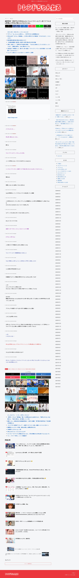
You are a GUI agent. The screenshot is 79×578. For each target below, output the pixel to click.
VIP (56, 88)
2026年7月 (57, 193)
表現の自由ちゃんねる (63, 182)
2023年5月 (57, 308)
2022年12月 (58, 323)
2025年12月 (58, 214)
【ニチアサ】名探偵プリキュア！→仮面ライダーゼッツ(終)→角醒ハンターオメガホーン (28, 425)
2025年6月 (57, 233)
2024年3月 (57, 278)
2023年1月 (57, 320)
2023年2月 (57, 317)
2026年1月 (57, 211)
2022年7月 (57, 338)
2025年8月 (57, 227)
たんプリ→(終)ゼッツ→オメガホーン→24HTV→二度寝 (20, 52)
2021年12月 (58, 359)
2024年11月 (58, 254)
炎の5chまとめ (61, 175)
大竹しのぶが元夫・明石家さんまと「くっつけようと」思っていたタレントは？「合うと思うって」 (64, 62)
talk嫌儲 (57, 82)
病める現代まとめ (62, 176)
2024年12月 (58, 251)
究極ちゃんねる (61, 178)
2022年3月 (57, 350)
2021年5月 (57, 380)
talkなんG (57, 73)
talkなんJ (57, 76)
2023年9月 (57, 296)
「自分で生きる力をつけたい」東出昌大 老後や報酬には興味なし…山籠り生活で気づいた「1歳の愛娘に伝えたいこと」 (64, 121)
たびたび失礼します (62, 169)
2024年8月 (57, 263)
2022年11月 (58, 326)
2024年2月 (57, 281)
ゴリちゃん (60, 167)
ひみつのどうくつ (62, 173)
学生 (31, 369)
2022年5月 (57, 344)
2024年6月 (57, 269)
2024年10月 (58, 257)
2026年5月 (57, 199)
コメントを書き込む (28, 563)
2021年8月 (57, 371)
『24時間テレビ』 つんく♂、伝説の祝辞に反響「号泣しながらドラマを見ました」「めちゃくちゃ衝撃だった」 (64, 48)
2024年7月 (57, 266)
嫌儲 (7, 369)
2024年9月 (57, 260)
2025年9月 (57, 224)
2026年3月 (57, 205)
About (74, 572)
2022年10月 (58, 329)
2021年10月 (58, 365)
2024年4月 (57, 275)
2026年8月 (57, 190)
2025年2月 (57, 245)
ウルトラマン (16, 369)
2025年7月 (57, 230)
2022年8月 (57, 335)
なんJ (56, 94)
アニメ (11, 369)
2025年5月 (57, 236)
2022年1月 (57, 356)
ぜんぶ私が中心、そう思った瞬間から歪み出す (18, 415)
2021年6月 (57, 377)
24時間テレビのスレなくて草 (14, 429)
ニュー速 (57, 97)
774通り (59, 163)
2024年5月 (57, 272)
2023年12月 (58, 287)
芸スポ (57, 106)
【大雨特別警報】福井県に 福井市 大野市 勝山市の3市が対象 (21, 42)
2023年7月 (57, 302)
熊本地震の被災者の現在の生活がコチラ (16, 40)
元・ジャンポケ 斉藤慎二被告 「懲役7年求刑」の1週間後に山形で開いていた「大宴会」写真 (64, 29)
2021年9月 (57, 368)
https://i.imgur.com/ (12, 117)
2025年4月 (57, 239)
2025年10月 (58, 220)
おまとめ (60, 156)
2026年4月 (57, 202)
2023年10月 (58, 293)
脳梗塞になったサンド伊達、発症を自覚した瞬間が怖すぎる (21, 427)
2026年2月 (57, 208)
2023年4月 (57, 311)
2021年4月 (57, 383)
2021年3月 (57, 386)
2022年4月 (57, 347)
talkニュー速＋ (58, 79)
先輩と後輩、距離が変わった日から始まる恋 (17, 32)
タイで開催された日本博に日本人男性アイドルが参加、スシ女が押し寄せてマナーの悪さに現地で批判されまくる (64, 55)
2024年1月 (57, 284)
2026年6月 (57, 196)
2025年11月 (58, 217)
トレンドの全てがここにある (64, 171)
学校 (27, 369)
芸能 (34, 369)
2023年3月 (57, 314)
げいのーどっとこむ (62, 165)
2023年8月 (57, 299)
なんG (56, 91)
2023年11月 (58, 290)
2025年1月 (57, 248)
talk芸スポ (57, 85)
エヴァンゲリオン (22, 369)
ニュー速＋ (58, 100)
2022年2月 (57, 353)
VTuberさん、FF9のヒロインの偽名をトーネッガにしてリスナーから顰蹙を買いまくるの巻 (64, 130)
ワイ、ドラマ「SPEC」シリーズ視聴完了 (17, 436)
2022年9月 (57, 332)
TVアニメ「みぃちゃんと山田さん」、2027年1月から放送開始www (23, 34)
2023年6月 (57, 305)
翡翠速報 (60, 180)
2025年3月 (57, 242)
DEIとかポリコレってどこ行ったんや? (16, 431)
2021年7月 (57, 374)
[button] (47, 26)
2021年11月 (58, 362)
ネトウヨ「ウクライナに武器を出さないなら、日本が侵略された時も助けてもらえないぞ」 (28, 433)
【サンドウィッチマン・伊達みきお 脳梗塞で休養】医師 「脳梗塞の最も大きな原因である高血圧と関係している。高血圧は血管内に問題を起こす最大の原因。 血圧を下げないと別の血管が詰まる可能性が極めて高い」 (64, 39)
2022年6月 (57, 341)
